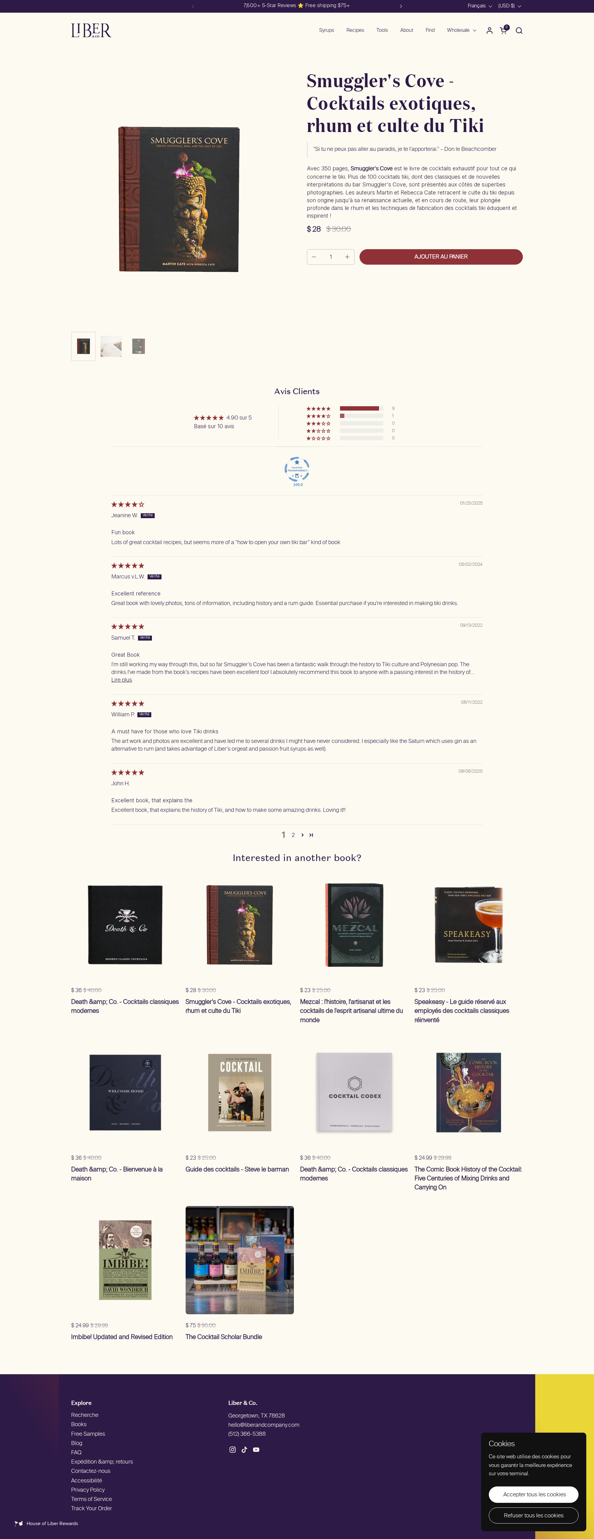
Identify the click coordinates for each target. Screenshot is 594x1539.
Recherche (84, 1415)
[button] (519, 30)
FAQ (76, 1453)
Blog (76, 1443)
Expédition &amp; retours (102, 1462)
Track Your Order (91, 1509)
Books (79, 1425)
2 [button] (293, 835)
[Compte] (489, 30)
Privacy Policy (88, 1490)
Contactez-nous (90, 1471)
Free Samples (88, 1434)
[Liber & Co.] (91, 30)
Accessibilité (86, 1481)
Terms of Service (91, 1499)
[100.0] (297, 469)
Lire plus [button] (121, 680)
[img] (127, 505)
